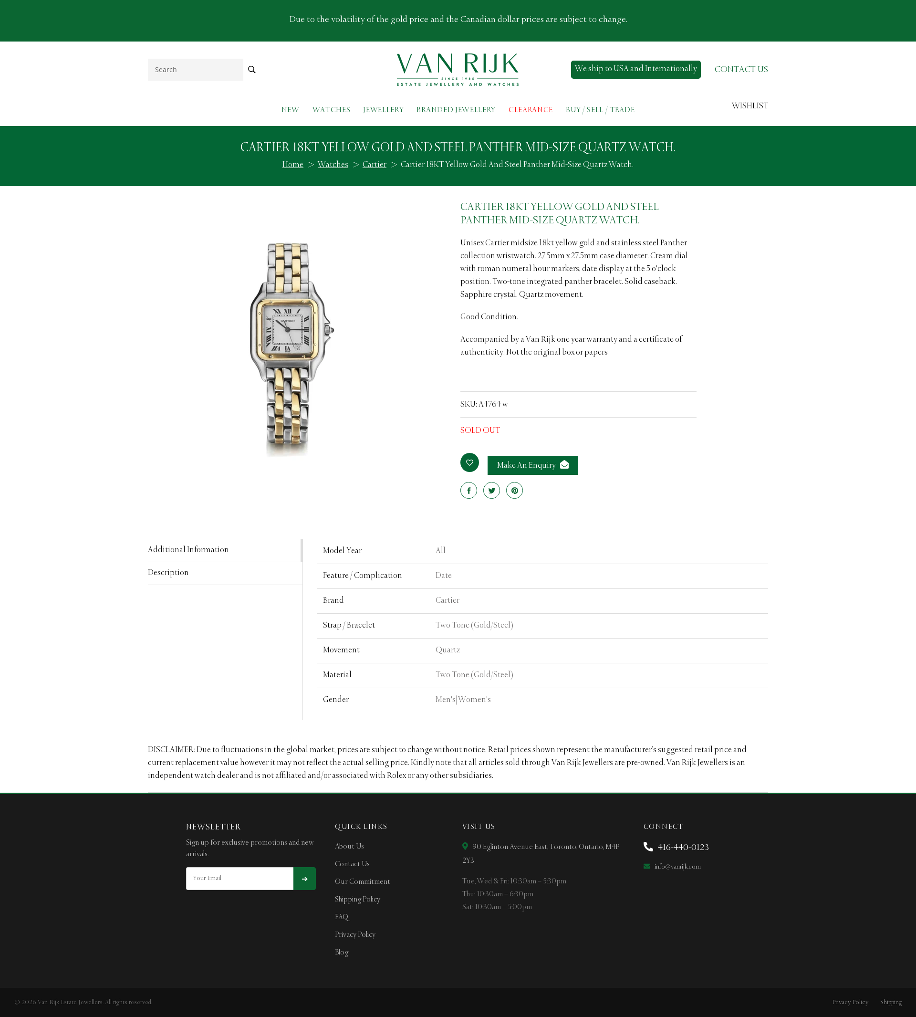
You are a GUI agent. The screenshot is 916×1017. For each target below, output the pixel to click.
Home (292, 165)
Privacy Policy (355, 935)
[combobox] (195, 69)
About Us (349, 846)
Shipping (891, 1002)
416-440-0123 (682, 847)
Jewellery (383, 110)
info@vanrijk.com (677, 866)
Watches (331, 110)
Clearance (531, 110)
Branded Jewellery (456, 110)
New (290, 110)
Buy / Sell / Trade (600, 110)
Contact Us (352, 864)
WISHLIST (750, 106)
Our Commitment (362, 882)
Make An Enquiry (527, 465)
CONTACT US (741, 69)
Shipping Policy (357, 899)
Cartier (374, 165)
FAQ (341, 917)
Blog (341, 952)
